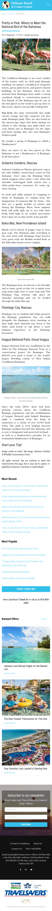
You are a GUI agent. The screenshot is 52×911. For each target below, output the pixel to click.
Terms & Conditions (20, 843)
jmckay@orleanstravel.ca (19, 855)
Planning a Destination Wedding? (16, 571)
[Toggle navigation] (48, 5)
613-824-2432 (44, 855)
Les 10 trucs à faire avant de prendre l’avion (20, 548)
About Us (37, 843)
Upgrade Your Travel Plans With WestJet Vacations (24, 555)
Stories (11, 14)
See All (44, 619)
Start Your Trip (26, 589)
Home (4, 14)
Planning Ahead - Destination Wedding (18, 578)
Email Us (24, 599)
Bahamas (11, 35)
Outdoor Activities (31, 35)
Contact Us (16, 849)
